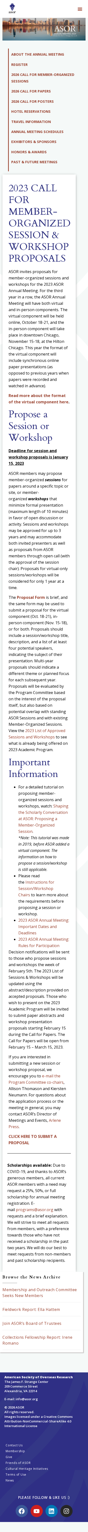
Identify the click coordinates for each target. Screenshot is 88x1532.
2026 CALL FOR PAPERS (31, 91)
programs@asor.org (34, 1209)
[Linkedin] (51, 1511)
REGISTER (19, 64)
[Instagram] (66, 1511)
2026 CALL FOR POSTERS (32, 101)
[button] (80, 9)
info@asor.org (27, 1399)
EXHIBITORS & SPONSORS (33, 141)
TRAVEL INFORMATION (31, 121)
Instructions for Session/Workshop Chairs (36, 888)
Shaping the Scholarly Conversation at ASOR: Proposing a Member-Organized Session (43, 818)
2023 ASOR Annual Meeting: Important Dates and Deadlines (43, 927)
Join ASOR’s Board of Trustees (32, 1323)
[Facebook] (22, 1511)
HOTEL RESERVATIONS (31, 111)
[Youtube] (37, 1511)
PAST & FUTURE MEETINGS (34, 162)
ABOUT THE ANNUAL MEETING (37, 54)
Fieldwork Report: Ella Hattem (31, 1309)
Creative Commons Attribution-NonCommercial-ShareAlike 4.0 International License (38, 1421)
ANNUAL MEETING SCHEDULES (37, 131)
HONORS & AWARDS (29, 152)
